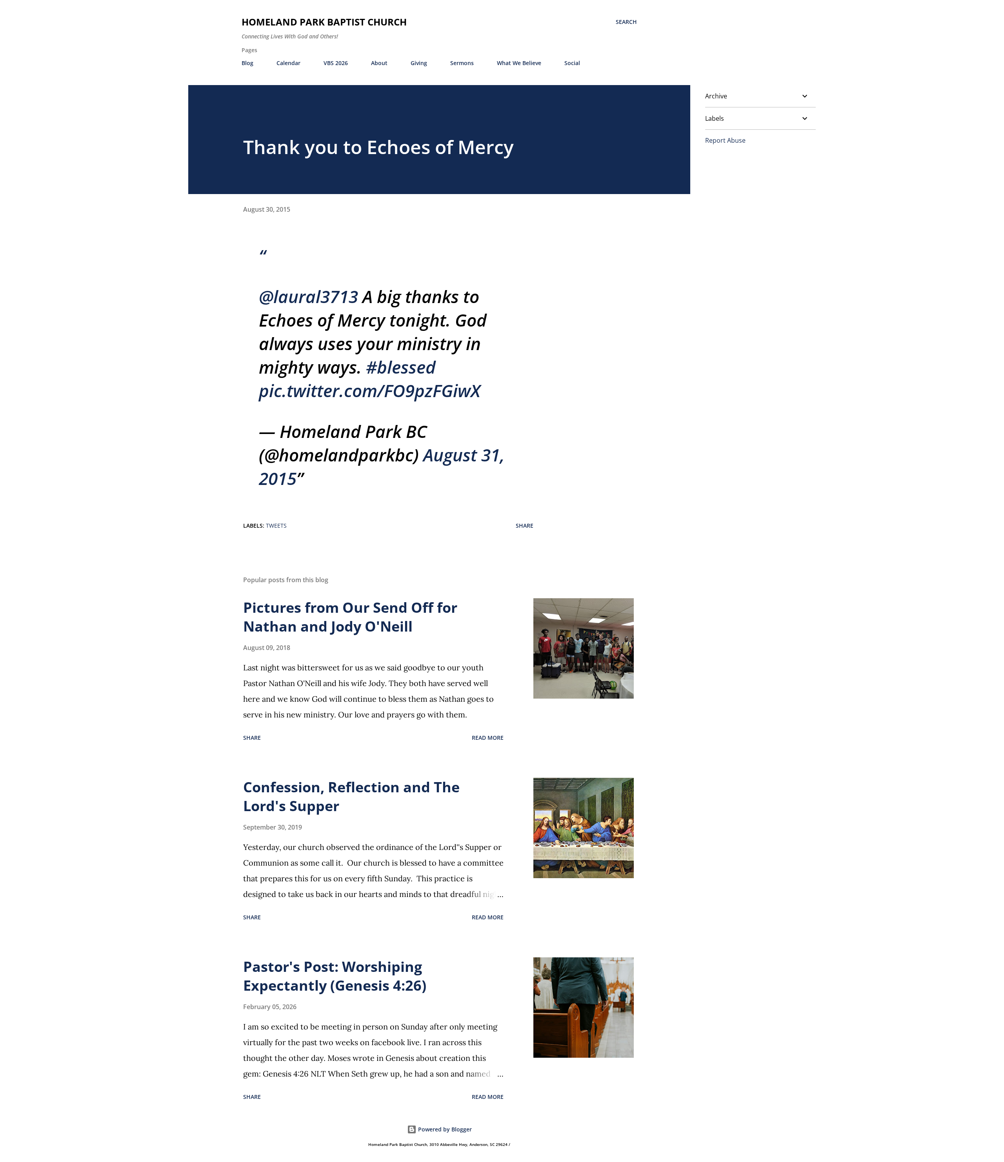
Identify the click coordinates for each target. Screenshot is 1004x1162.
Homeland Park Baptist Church (324, 21)
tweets (276, 525)
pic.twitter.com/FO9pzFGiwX (369, 390)
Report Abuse (725, 140)
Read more (488, 737)
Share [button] (524, 525)
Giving (419, 63)
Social (572, 63)
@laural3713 (308, 296)
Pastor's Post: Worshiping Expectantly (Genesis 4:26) (334, 976)
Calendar (288, 63)
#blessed (401, 367)
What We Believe (519, 63)
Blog (247, 63)
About (379, 63)
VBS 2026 (336, 63)
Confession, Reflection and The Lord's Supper (351, 796)
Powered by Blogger (444, 1129)
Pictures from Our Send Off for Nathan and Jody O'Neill (350, 617)
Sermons (462, 63)
